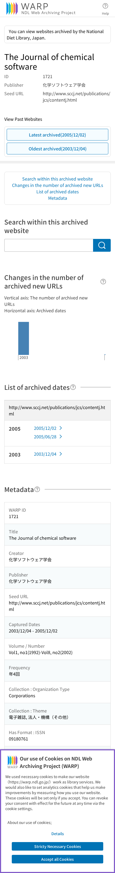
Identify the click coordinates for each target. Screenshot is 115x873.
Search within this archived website (57, 178)
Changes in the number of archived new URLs (57, 185)
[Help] (103, 281)
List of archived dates (57, 191)
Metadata (57, 198)
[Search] (102, 245)
